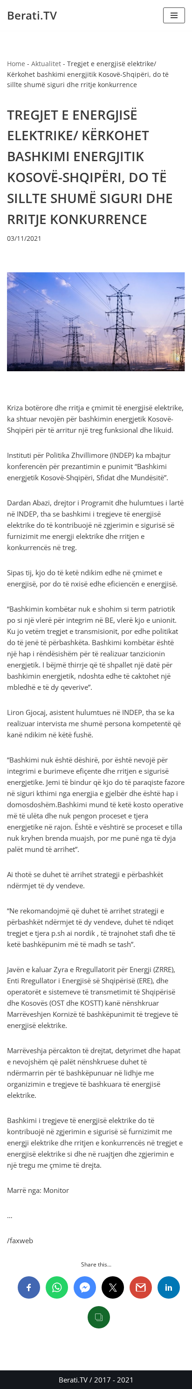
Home (16, 63)
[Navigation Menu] (174, 15)
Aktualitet (46, 63)
